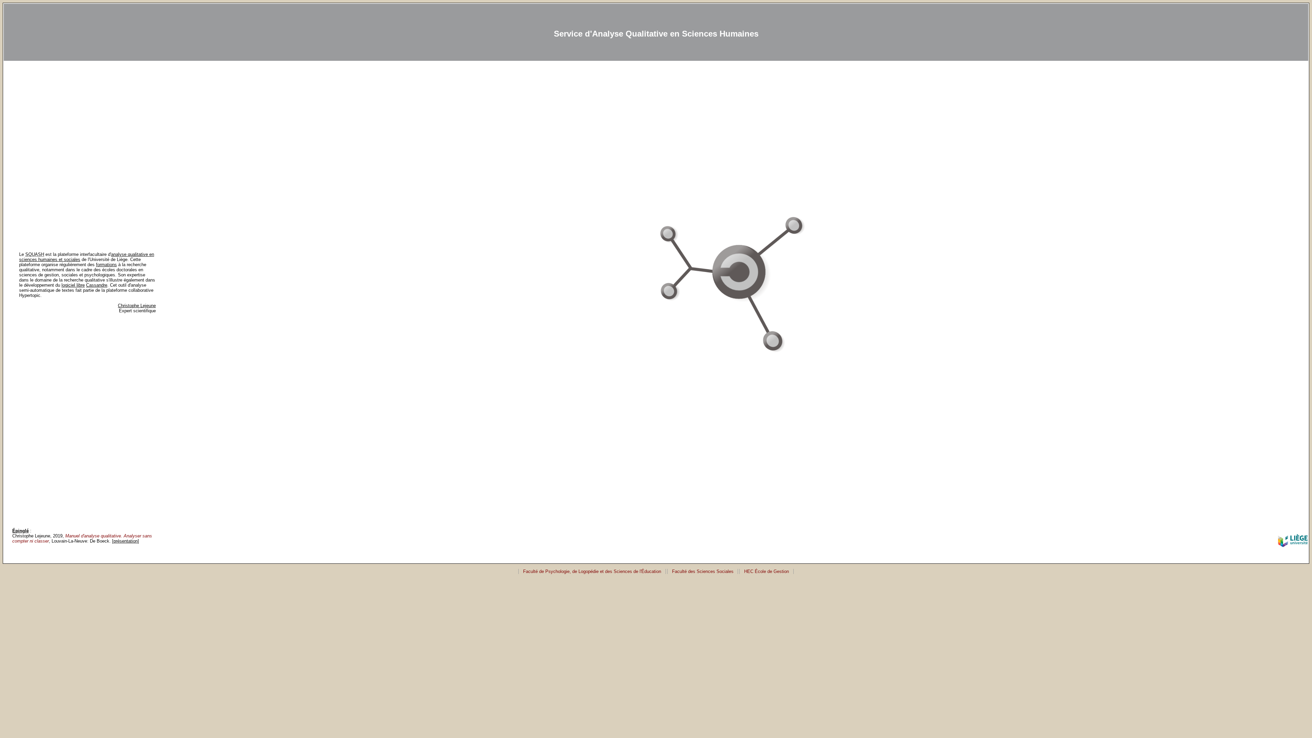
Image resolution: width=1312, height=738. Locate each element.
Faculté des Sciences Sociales (703, 571)
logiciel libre (73, 285)
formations (106, 264)
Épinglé (20, 530)
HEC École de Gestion (766, 571)
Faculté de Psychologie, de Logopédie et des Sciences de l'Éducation (592, 571)
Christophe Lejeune (137, 305)
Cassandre (96, 285)
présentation (125, 541)
